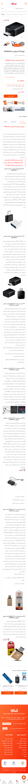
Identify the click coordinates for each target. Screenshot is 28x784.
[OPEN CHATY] (24, 777)
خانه (26, 14)
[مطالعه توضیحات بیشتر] (4, 77)
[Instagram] (6, 728)
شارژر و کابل (21, 14)
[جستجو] (2, 8)
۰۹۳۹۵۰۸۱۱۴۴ (7, 724)
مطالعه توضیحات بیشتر (10, 77)
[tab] (22, 121)
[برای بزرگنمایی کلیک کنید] (21, 37)
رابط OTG (3, 14)
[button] (20, 692)
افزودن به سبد (11, 96)
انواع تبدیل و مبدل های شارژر (11, 14)
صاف (22, 92)
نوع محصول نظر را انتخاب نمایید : (15, 86)
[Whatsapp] (4, 728)
